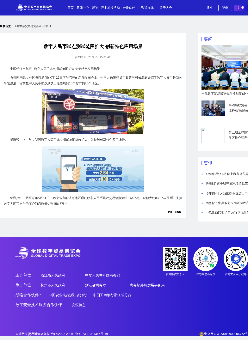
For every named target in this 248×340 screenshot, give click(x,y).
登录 (225, 7)
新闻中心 (83, 7)
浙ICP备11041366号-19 (91, 334)
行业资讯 (45, 26)
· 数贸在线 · (147, 7)
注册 (241, 7)
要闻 (208, 39)
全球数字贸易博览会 (26, 26)
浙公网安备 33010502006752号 (226, 334)
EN (209, 7)
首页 (70, 7)
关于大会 (166, 7)
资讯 (208, 163)
